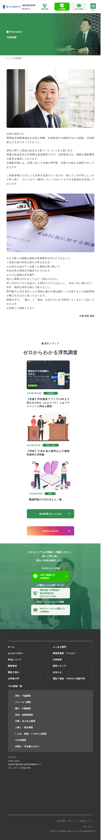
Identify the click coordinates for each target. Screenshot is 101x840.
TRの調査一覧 (15, 686)
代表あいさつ (72, 821)
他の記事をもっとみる (50, 513)
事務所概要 (61, 821)
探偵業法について (86, 821)
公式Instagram (50, 531)
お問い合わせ (88, 827)
